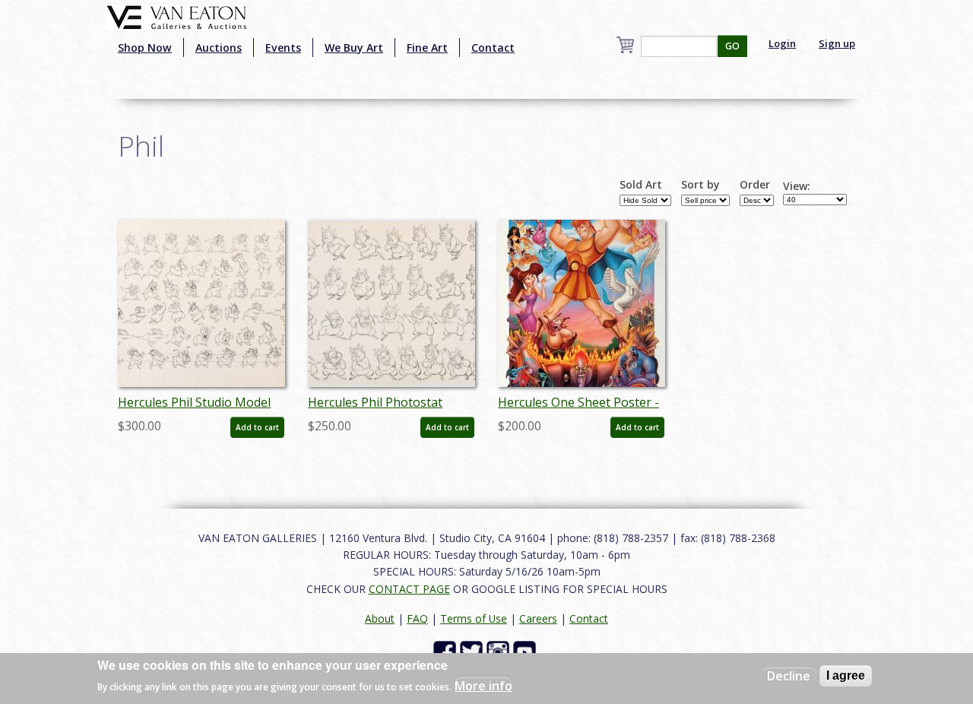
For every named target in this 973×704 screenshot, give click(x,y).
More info (483, 685)
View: (796, 186)
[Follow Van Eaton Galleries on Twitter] (473, 651)
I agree (845, 675)
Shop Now (145, 47)
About (380, 618)
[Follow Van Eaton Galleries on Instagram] (499, 651)
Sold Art (641, 184)
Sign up (837, 43)
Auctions (218, 47)
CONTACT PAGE (409, 589)
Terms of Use (473, 618)
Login (782, 43)
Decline (788, 676)
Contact (493, 47)
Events (283, 47)
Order (755, 184)
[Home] (176, 16)
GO (732, 46)
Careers (538, 618)
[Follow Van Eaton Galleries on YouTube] (526, 651)
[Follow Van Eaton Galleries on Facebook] (446, 651)
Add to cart (257, 427)
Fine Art (427, 47)
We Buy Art (354, 47)
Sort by (700, 184)
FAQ (417, 618)
